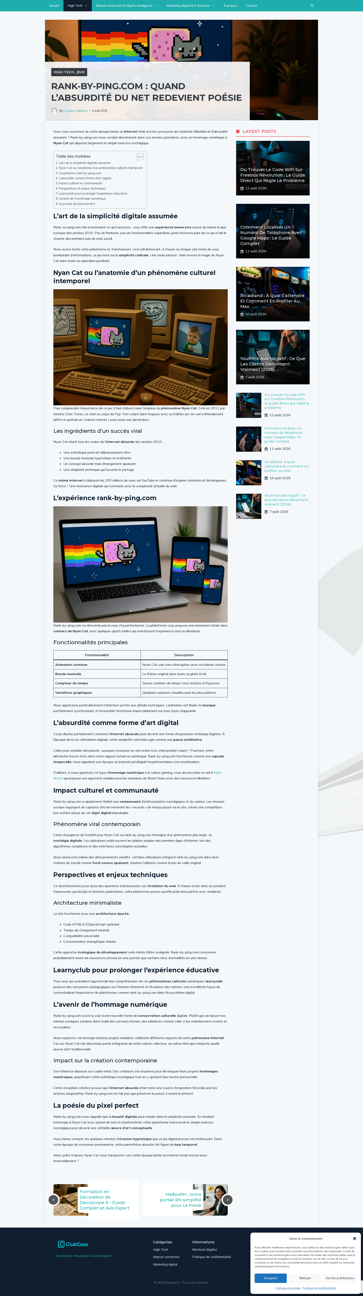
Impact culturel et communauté (80, 183)
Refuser (305, 1278)
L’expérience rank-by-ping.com (80, 173)
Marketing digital (165, 1264)
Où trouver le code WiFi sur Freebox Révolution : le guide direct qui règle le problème (272, 175)
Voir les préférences (339, 1278)
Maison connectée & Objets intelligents (124, 6)
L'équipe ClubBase (76, 110)
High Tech (75, 6)
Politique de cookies (288, 1287)
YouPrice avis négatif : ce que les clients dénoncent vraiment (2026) (272, 364)
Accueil (54, 6)
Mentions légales (204, 1249)
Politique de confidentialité (319, 1287)
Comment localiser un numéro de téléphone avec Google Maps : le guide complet (283, 435)
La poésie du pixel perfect (77, 204)
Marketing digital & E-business (188, 6)
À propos (230, 6)
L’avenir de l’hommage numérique (82, 198)
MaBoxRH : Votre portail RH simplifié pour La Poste (180, 1200)
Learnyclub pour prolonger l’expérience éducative (93, 193)
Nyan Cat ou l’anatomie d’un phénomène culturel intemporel (100, 168)
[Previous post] (53, 1200)
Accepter (270, 1278)
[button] (354, 1238)
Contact (251, 6)
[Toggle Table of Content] (137, 156)
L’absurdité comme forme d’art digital (85, 178)
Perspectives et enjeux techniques (82, 188)
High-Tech (160, 1249)
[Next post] (227, 1200)
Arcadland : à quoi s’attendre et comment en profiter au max (272, 301)
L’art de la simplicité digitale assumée (85, 163)
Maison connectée (166, 1257)
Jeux (80, 72)
